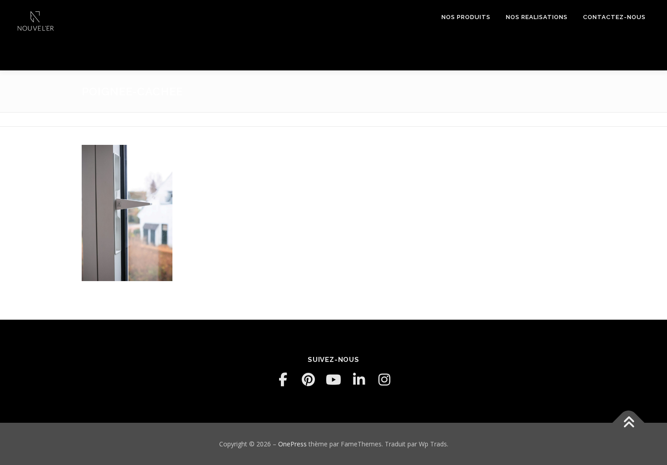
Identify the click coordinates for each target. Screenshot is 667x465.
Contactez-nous (614, 17)
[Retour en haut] (629, 422)
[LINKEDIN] (359, 379)
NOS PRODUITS (465, 17)
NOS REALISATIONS (537, 17)
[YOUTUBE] (333, 379)
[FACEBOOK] (282, 379)
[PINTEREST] (308, 379)
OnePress (292, 444)
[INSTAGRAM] (384, 379)
